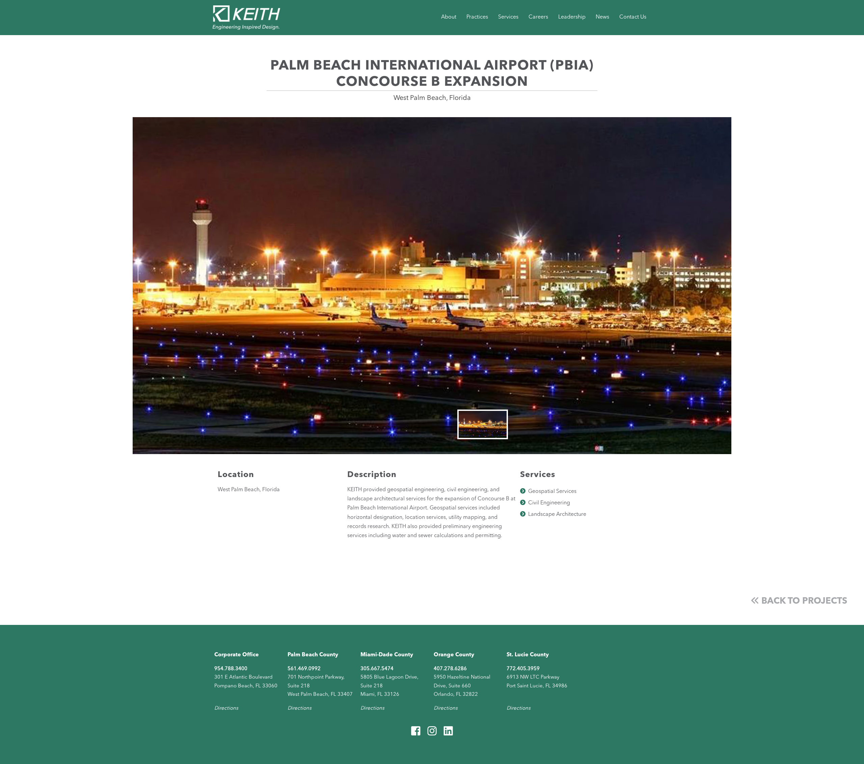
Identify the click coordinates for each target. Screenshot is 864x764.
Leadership (572, 17)
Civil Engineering (549, 503)
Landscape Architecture (557, 514)
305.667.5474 (377, 668)
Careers (538, 17)
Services (508, 17)
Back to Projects (803, 601)
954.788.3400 (230, 668)
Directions (226, 708)
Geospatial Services (552, 491)
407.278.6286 (450, 668)
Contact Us (632, 17)
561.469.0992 (304, 668)
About (448, 17)
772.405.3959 (523, 668)
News (602, 17)
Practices (477, 17)
